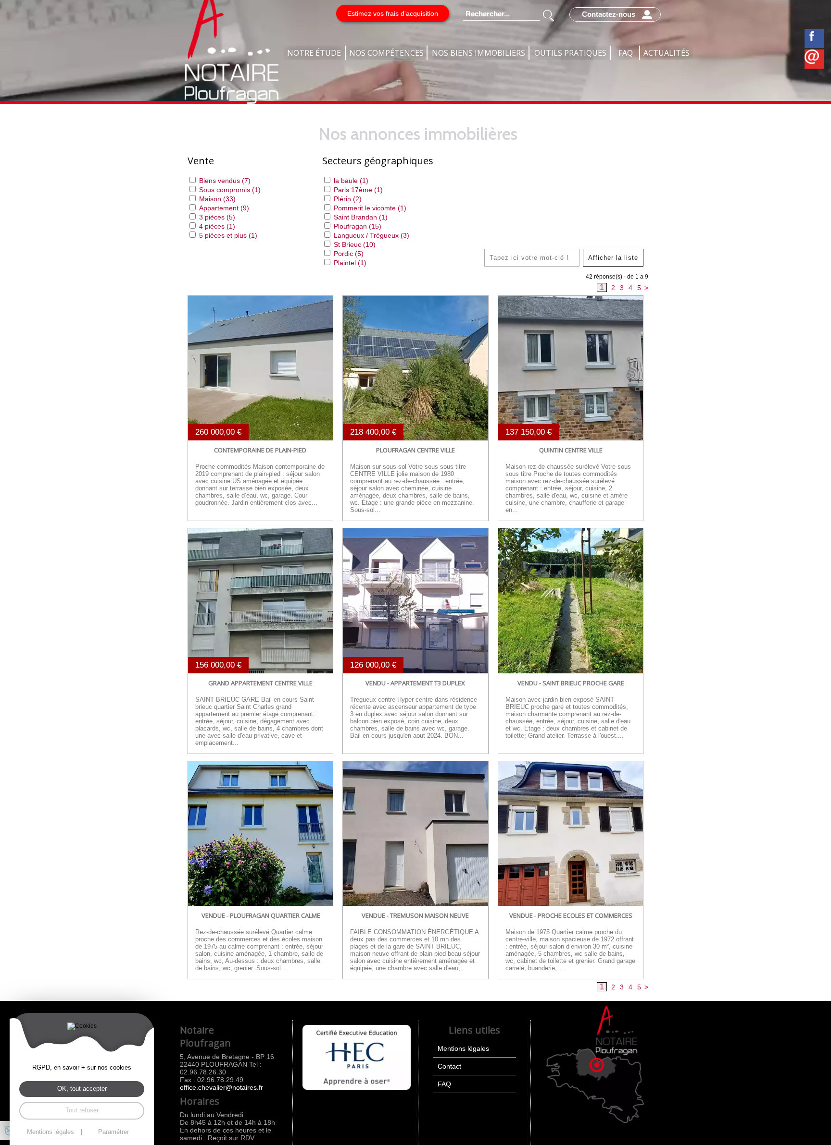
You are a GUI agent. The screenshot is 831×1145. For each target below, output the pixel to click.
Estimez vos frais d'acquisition (392, 13)
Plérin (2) (348, 199)
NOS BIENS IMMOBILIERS (478, 53)
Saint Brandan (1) (361, 217)
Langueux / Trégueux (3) (371, 235)
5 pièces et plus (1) (228, 235)
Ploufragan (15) (357, 226)
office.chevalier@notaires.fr (221, 1087)
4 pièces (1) (217, 226)
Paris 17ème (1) (358, 190)
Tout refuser (82, 1110)
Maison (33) (217, 199)
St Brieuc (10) (355, 244)
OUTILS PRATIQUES (570, 53)
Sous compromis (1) (230, 190)
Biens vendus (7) (225, 180)
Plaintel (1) (350, 263)
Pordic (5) (349, 253)
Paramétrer (113, 1132)
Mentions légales (463, 1048)
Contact (449, 1066)
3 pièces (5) (217, 217)
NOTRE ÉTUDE (314, 53)
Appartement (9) (224, 208)
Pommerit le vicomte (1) (370, 208)
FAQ (625, 53)
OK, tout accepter (82, 1088)
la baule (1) (351, 180)
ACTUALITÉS (666, 53)
